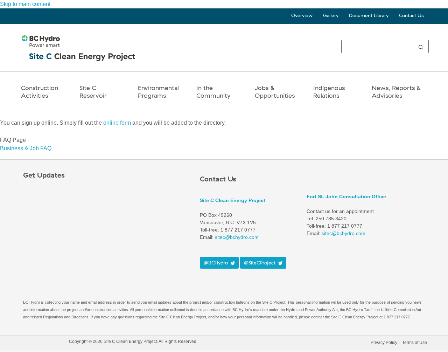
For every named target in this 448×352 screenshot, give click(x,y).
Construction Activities (39, 91)
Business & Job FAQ (25, 148)
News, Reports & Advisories (396, 91)
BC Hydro (44, 342)
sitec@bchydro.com (237, 237)
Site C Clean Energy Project (232, 200)
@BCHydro (217, 263)
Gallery (330, 15)
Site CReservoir (93, 91)
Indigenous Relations (329, 91)
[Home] (79, 54)
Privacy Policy (384, 342)
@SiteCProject (261, 263)
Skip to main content (25, 4)
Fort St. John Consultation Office (346, 196)
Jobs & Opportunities (275, 91)
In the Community (213, 91)
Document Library (368, 15)
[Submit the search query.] (421, 46)
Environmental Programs (158, 91)
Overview (302, 15)
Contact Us (411, 15)
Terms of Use (414, 342)
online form (117, 123)
